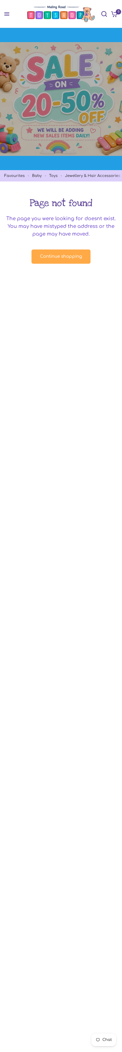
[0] (113, 14)
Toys (53, 176)
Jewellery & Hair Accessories (92, 176)
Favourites (14, 176)
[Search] (104, 14)
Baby (37, 176)
